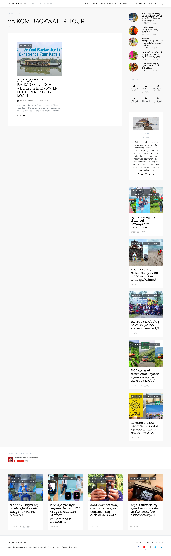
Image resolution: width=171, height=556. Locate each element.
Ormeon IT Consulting (70, 547)
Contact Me (152, 3)
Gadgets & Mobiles (19, 482)
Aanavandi (136, 191)
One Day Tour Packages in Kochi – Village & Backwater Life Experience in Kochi (37, 88)
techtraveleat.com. (146, 170)
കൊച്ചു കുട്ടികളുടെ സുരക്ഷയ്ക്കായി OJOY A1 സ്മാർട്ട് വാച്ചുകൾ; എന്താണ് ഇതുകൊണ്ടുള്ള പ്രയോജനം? (65, 513)
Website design (53, 547)
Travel (126, 3)
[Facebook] (138, 174)
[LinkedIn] (153, 174)
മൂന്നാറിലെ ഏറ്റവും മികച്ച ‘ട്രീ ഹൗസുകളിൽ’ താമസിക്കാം (143, 222)
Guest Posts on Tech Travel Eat (150, 542)
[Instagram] (146, 174)
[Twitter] (149, 174)
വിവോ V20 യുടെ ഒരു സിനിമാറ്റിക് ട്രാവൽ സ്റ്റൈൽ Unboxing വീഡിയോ (24, 510)
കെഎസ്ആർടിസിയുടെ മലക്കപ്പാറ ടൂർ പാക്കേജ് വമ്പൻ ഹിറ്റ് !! (145, 325)
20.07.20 (145, 59)
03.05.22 (145, 34)
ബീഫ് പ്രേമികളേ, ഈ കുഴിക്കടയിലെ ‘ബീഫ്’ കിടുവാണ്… (151, 65)
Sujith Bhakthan (28, 101)
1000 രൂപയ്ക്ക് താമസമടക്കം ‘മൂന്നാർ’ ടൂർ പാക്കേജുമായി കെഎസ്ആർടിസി (145, 375)
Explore (147, 191)
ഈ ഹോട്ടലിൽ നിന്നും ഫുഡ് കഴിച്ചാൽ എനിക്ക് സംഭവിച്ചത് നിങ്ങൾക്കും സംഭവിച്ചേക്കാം (152, 17)
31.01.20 (145, 70)
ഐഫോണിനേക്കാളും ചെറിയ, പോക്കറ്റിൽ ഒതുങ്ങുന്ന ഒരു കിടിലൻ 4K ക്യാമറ (104, 510)
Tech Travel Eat (18, 3)
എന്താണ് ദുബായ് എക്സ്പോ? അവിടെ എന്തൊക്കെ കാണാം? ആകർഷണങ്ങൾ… (145, 427)
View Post (21, 115)
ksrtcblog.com (151, 153)
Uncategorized (98, 482)
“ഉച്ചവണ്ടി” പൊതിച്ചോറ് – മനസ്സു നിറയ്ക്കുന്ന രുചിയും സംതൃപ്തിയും (152, 54)
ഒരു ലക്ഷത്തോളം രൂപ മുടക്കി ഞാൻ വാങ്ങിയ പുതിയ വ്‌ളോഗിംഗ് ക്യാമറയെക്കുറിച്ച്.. (144, 510)
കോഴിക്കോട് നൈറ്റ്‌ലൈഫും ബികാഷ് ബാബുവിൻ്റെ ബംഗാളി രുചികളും (152, 41)
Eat (134, 3)
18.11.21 (145, 48)
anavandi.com (140, 161)
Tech (117, 3)
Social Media (105, 3)
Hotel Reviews (138, 194)
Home (86, 3)
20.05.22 (145, 23)
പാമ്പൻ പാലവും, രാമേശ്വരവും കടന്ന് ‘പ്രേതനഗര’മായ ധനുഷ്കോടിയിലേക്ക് (144, 274)
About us (94, 3)
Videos (142, 3)
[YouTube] (142, 174)
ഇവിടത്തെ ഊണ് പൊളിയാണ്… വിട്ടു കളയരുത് (150, 29)
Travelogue (25, 46)
